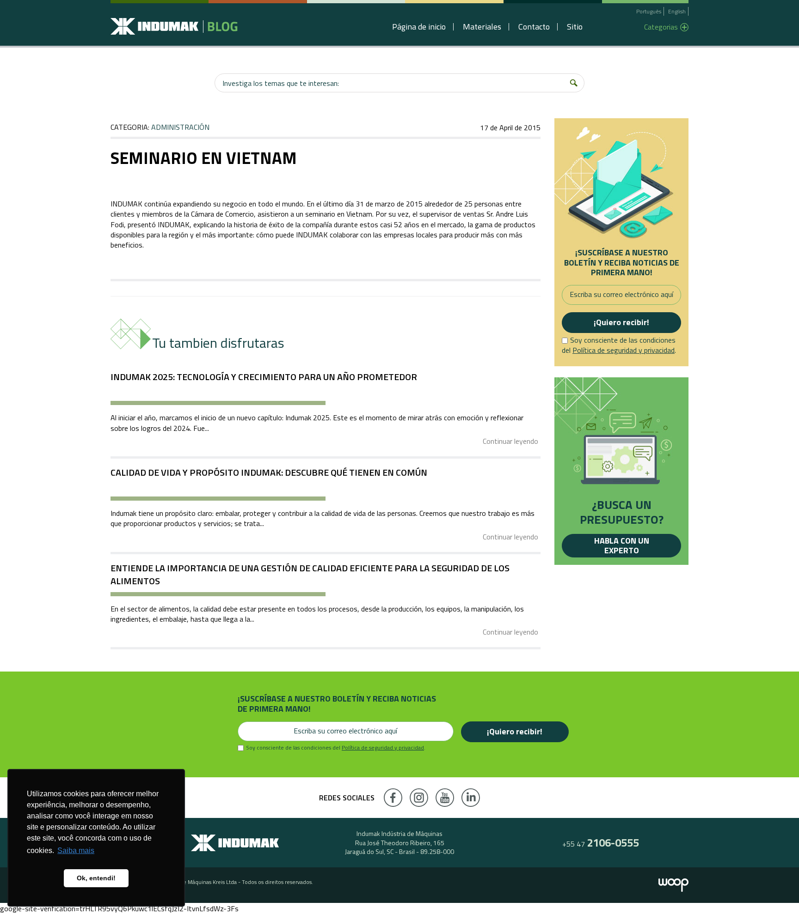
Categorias (661, 26)
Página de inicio (419, 26)
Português (648, 11)
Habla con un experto (621, 545)
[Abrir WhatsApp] (776, 891)
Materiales (482, 26)
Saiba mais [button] (75, 850)
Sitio (575, 26)
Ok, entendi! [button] (96, 878)
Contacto (534, 26)
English (677, 11)
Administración (180, 127)
